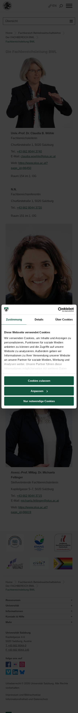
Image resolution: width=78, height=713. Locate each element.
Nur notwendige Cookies (39, 401)
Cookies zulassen (39, 380)
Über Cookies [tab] (64, 319)
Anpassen (37, 391)
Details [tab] (39, 319)
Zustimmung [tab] (14, 319)
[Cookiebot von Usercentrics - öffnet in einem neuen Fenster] (58, 309)
